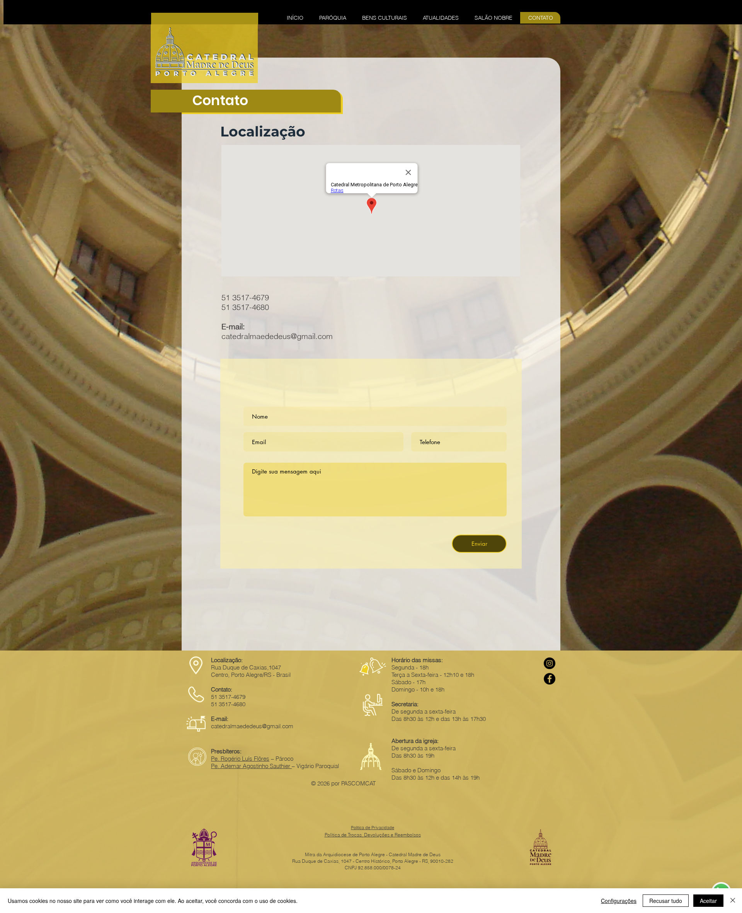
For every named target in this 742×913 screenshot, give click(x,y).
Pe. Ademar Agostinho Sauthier (251, 766)
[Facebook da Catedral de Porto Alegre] (549, 679)
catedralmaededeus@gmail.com (277, 336)
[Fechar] (732, 900)
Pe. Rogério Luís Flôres (240, 758)
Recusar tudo (665, 900)
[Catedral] (549, 663)
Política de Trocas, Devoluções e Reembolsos (373, 835)
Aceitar (708, 900)
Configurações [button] (618, 900)
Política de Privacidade (372, 827)
